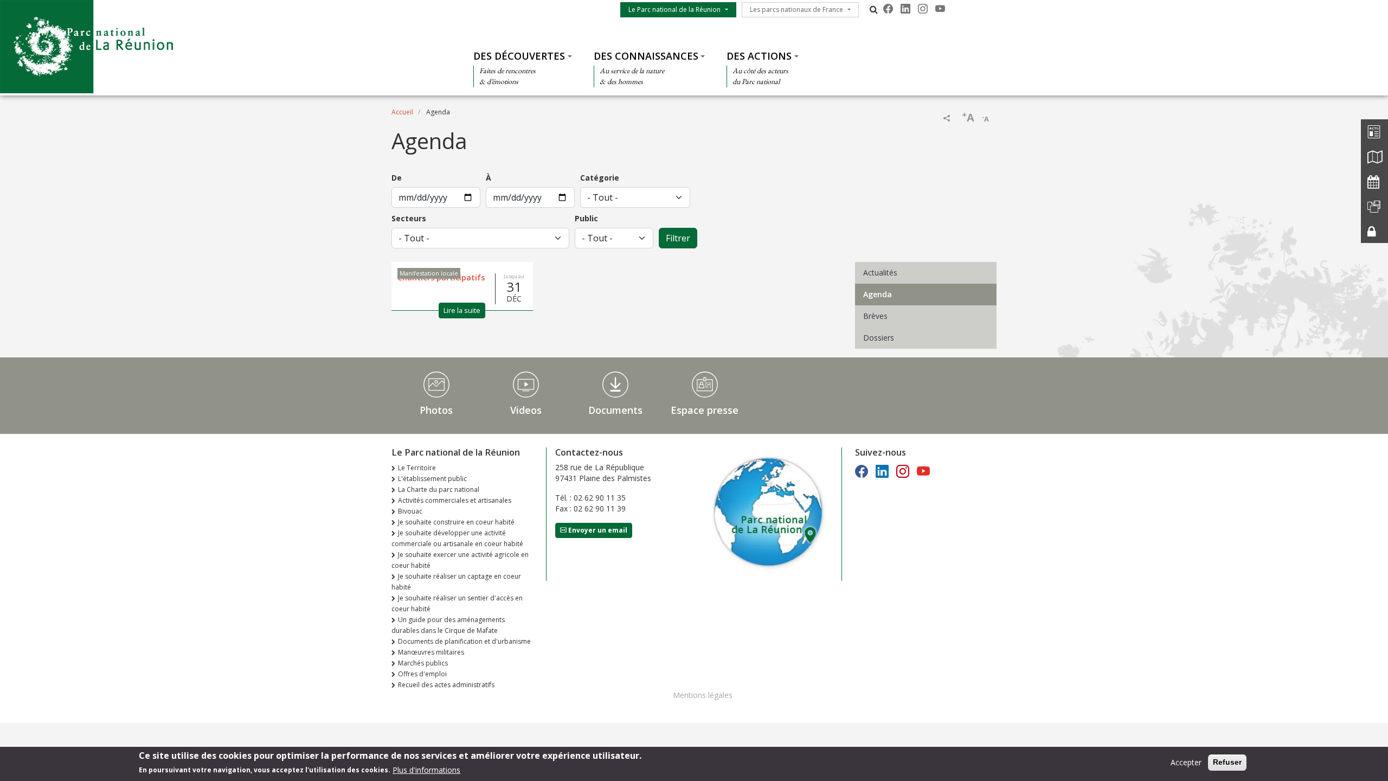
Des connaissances (646, 55)
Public (586, 218)
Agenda (877, 294)
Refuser (1227, 762)
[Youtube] (940, 8)
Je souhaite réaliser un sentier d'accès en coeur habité (457, 603)
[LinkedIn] (905, 8)
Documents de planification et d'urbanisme (464, 641)
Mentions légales (702, 695)
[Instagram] (923, 8)
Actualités (880, 272)
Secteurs (408, 218)
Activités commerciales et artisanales (454, 500)
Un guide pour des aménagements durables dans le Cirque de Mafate (448, 625)
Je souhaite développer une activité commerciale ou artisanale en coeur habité (457, 538)
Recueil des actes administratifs (446, 684)
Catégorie (599, 177)
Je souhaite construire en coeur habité (456, 522)
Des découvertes (519, 55)
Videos (526, 410)
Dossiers (878, 337)
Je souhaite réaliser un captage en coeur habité (456, 582)
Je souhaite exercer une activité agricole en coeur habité (460, 560)
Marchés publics (423, 663)
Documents (615, 410)
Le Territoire (417, 467)
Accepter (1186, 762)
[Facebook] (888, 8)
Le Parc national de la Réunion (674, 9)
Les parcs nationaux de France (796, 9)
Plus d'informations (426, 769)
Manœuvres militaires (431, 652)
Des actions (759, 55)
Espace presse (704, 410)
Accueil (402, 112)
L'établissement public (432, 478)
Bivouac (410, 511)
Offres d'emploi (422, 673)
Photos (436, 410)
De (396, 177)
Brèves (875, 316)
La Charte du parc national (438, 489)
